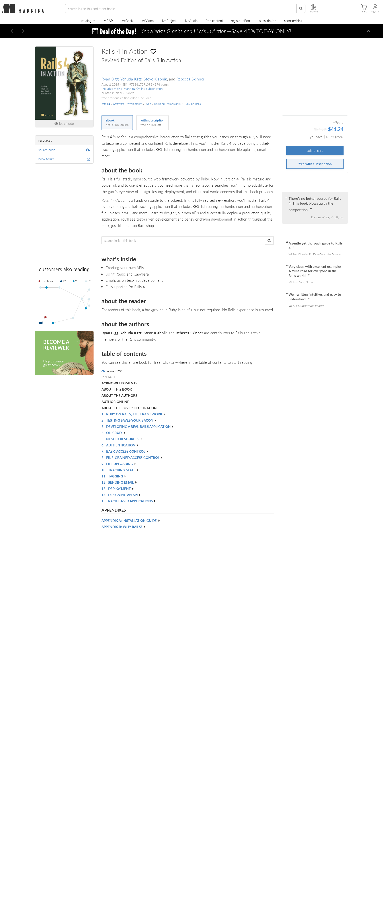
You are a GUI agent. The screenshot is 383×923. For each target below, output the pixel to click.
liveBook (127, 20)
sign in (375, 11)
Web (148, 104)
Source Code (46, 149)
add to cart (314, 150)
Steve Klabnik (155, 79)
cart (364, 11)
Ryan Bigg (110, 79)
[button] (12, 31)
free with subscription (315, 164)
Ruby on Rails (192, 104)
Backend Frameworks (167, 104)
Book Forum (46, 158)
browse (313, 11)
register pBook (241, 20)
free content (214, 20)
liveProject (169, 20)
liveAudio (190, 20)
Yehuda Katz (131, 79)
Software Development (127, 104)
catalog (86, 20)
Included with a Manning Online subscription (132, 88)
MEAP (108, 20)
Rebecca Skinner (190, 79)
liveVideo (147, 20)
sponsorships (293, 20)
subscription (267, 20)
